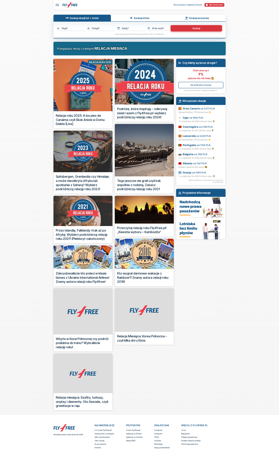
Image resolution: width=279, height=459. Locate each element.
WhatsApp (158, 444)
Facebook (158, 430)
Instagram (158, 434)
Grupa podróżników (162, 448)
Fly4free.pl (70, 4)
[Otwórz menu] (57, 5)
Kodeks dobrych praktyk (191, 441)
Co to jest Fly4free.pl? (103, 430)
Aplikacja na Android (134, 437)
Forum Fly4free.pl (133, 430)
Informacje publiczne (189, 444)
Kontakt (98, 448)
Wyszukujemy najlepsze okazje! (188, 4)
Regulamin (185, 434)
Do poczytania (100, 444)
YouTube (157, 441)
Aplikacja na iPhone (134, 434)
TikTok (156, 437)
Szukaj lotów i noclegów (104, 434)
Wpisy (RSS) (130, 441)
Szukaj (196, 28)
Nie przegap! (216, 5)
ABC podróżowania (102, 437)
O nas (183, 430)
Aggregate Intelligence (209, 90)
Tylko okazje (99, 441)
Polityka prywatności (189, 437)
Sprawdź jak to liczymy (200, 85)
